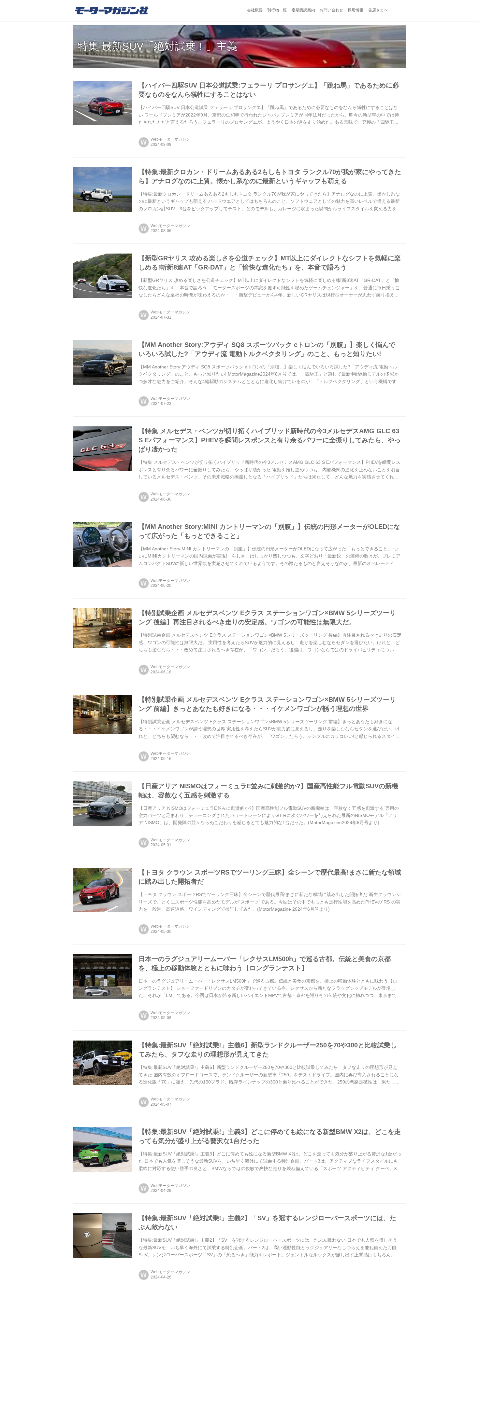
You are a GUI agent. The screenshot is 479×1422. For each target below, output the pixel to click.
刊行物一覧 (277, 10)
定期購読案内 (303, 10)
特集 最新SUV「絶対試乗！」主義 (157, 46)
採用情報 (355, 10)
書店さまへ (378, 10)
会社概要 (255, 10)
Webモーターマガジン (170, 139)
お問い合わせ (331, 10)
